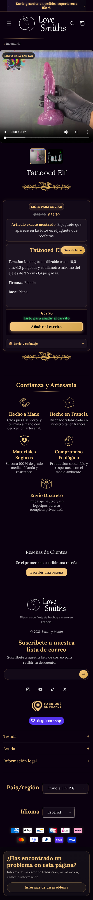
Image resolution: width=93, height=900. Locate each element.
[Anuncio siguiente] (85, 5)
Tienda (9, 736)
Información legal (20, 760)
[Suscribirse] (83, 674)
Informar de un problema (46, 887)
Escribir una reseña (46, 572)
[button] (9, 23)
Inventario (13, 44)
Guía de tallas (73, 250)
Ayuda (9, 748)
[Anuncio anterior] (8, 5)
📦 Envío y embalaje (23, 344)
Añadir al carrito (46, 326)
